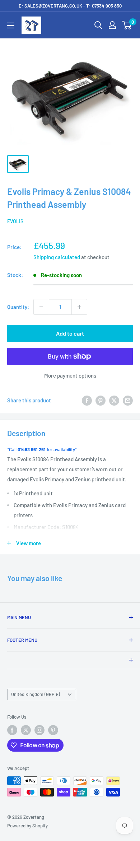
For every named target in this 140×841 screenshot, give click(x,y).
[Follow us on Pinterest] (53, 730)
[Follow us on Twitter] (26, 730)
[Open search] (98, 25)
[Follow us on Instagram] (39, 730)
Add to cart (70, 333)
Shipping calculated (56, 257)
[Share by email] (128, 400)
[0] (126, 25)
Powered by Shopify (27, 825)
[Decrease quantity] (41, 306)
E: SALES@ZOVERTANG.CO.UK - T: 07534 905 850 (70, 6)
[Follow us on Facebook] (12, 730)
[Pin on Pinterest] (100, 400)
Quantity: (18, 307)
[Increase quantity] (79, 306)
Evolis (15, 221)
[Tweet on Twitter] (114, 400)
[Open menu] (10, 25)
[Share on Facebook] (87, 400)
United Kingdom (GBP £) (35, 694)
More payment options (70, 375)
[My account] (112, 25)
